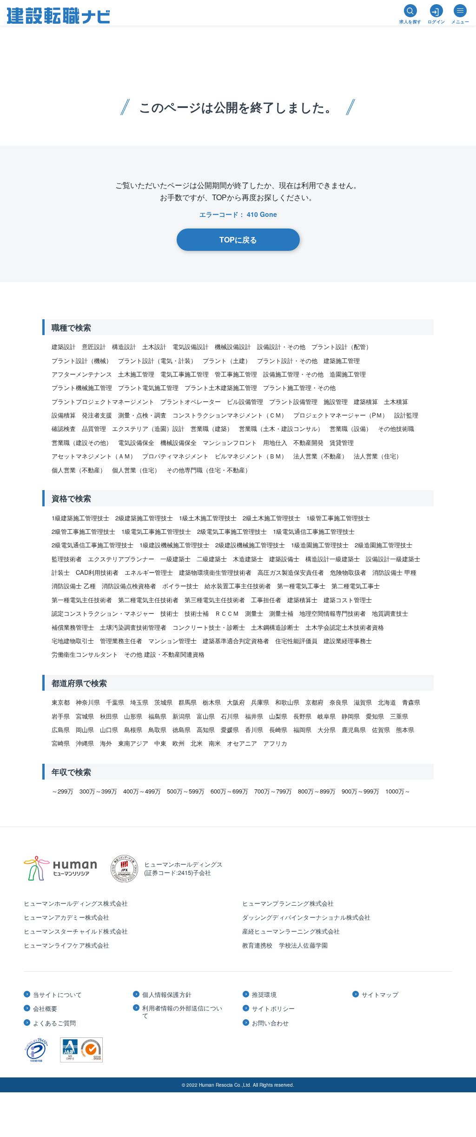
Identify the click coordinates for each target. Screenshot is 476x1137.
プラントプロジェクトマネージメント (103, 401)
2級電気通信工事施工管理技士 (92, 544)
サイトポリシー (273, 1008)
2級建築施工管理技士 (144, 517)
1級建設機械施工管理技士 (174, 544)
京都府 (314, 702)
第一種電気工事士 (301, 585)
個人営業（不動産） (79, 469)
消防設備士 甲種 (394, 572)
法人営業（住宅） (378, 455)
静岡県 (351, 716)
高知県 (206, 729)
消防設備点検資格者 (129, 585)
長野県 (302, 716)
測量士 (254, 613)
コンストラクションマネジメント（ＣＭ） (229, 414)
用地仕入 (275, 442)
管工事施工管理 (236, 374)
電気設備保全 (136, 442)
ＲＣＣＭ (227, 613)
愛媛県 (230, 729)
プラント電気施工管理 (148, 387)
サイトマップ (380, 994)
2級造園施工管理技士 (383, 544)
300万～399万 (98, 791)
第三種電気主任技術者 (215, 599)
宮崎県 (61, 743)
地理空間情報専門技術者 (332, 613)
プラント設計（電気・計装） (157, 360)
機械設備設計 (233, 346)
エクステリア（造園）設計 (148, 428)
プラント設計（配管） (341, 346)
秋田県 (109, 716)
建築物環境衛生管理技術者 (215, 572)
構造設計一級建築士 (332, 558)
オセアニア (242, 743)
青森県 (411, 702)
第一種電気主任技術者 (82, 599)
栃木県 (212, 702)
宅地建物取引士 (73, 640)
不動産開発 (308, 442)
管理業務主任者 (121, 640)
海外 (106, 743)
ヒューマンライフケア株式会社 (67, 945)
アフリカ (275, 743)
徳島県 (181, 729)
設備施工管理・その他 (293, 374)
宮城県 (85, 716)
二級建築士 (212, 558)
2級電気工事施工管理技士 (232, 531)
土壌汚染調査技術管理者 (133, 627)
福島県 (157, 716)
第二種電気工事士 (355, 585)
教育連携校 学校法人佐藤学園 (285, 945)
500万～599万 (186, 791)
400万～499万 (142, 791)
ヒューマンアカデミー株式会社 (67, 917)
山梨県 (278, 716)
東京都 (61, 702)
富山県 (206, 716)
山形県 (133, 716)
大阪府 (236, 702)
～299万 (62, 791)
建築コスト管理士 (348, 599)
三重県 (399, 716)
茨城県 (163, 702)
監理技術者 (67, 558)
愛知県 (375, 716)
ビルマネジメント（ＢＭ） (251, 455)
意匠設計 (94, 346)
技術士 (169, 613)
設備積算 (64, 414)
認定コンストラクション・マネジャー (103, 613)
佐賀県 (381, 729)
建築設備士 (284, 558)
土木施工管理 (136, 374)
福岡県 (302, 729)
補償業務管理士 (73, 627)
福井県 (254, 716)
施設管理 (336, 401)
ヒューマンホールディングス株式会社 (76, 903)
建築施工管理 (342, 360)
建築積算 (366, 401)
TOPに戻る (238, 239)
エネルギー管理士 (149, 572)
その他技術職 (396, 428)
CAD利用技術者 (97, 572)
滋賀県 (363, 702)
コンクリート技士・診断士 (208, 627)
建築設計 (64, 346)
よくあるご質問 (54, 1023)
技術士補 (197, 613)
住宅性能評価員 (296, 640)
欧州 (178, 743)
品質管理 (94, 428)
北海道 (387, 702)
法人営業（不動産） (320, 455)
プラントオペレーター (190, 401)
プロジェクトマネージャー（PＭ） (340, 414)
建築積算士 (302, 599)
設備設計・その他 (281, 346)
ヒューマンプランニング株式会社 (288, 903)
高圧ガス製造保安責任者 (291, 572)
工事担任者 (266, 599)
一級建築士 (175, 558)
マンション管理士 (172, 640)
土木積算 (396, 401)
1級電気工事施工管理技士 (156, 531)
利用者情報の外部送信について (182, 1011)
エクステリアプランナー (121, 558)
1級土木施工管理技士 (208, 517)
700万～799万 (273, 791)
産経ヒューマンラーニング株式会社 (291, 931)
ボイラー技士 (180, 585)
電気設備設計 (190, 346)
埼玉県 (139, 702)
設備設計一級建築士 (393, 558)
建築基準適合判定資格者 (236, 640)
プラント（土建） (227, 360)
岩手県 (61, 716)
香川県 (254, 729)
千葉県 (115, 702)
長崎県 (278, 729)
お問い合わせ (270, 1023)
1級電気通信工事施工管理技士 (314, 531)
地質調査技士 (390, 613)
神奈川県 (88, 702)
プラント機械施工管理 (82, 387)
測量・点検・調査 (142, 414)
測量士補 (281, 613)
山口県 (109, 729)
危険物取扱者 (348, 572)
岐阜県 (326, 716)
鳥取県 (157, 729)
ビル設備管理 (245, 401)
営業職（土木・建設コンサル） (281, 428)
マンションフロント (230, 442)
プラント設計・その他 (287, 360)
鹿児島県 (354, 729)
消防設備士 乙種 (74, 585)
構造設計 (124, 346)
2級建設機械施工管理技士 (250, 544)
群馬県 (187, 702)
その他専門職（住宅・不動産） (208, 469)
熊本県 (405, 729)
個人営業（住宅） (136, 469)
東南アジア (133, 743)
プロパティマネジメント (175, 455)
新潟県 (181, 716)
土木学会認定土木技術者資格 (344, 627)
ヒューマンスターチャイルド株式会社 (76, 931)
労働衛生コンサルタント (85, 654)
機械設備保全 (178, 442)
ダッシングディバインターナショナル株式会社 (306, 917)
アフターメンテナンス (82, 374)
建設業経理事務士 (348, 640)
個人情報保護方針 (167, 994)
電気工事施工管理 (184, 374)
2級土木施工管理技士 (271, 517)
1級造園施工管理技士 (320, 544)
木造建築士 (248, 558)
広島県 (61, 729)
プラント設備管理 (293, 401)
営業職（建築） (212, 428)
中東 (160, 743)
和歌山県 (287, 702)
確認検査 (64, 428)
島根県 (133, 729)
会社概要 (45, 1008)
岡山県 (85, 729)
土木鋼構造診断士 (275, 627)
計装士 (61, 572)
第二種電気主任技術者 (148, 599)
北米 (197, 743)
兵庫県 (260, 702)
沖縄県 (85, 743)
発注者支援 (97, 414)
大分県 (326, 729)
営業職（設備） (351, 428)
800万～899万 (317, 791)
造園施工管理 (348, 374)
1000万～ (397, 791)
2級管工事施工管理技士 (83, 531)
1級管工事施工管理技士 (338, 517)
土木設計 (154, 346)
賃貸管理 (342, 442)
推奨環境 (264, 994)
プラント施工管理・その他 (299, 387)
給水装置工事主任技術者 (238, 585)
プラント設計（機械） (82, 360)
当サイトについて (57, 994)
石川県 (230, 716)
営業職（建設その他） (82, 442)
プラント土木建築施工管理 (221, 387)
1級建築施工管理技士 (80, 517)
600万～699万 (229, 791)
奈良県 (339, 702)
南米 (215, 743)
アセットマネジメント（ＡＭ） (94, 455)
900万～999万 (360, 791)
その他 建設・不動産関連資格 (164, 654)
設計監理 (406, 414)
